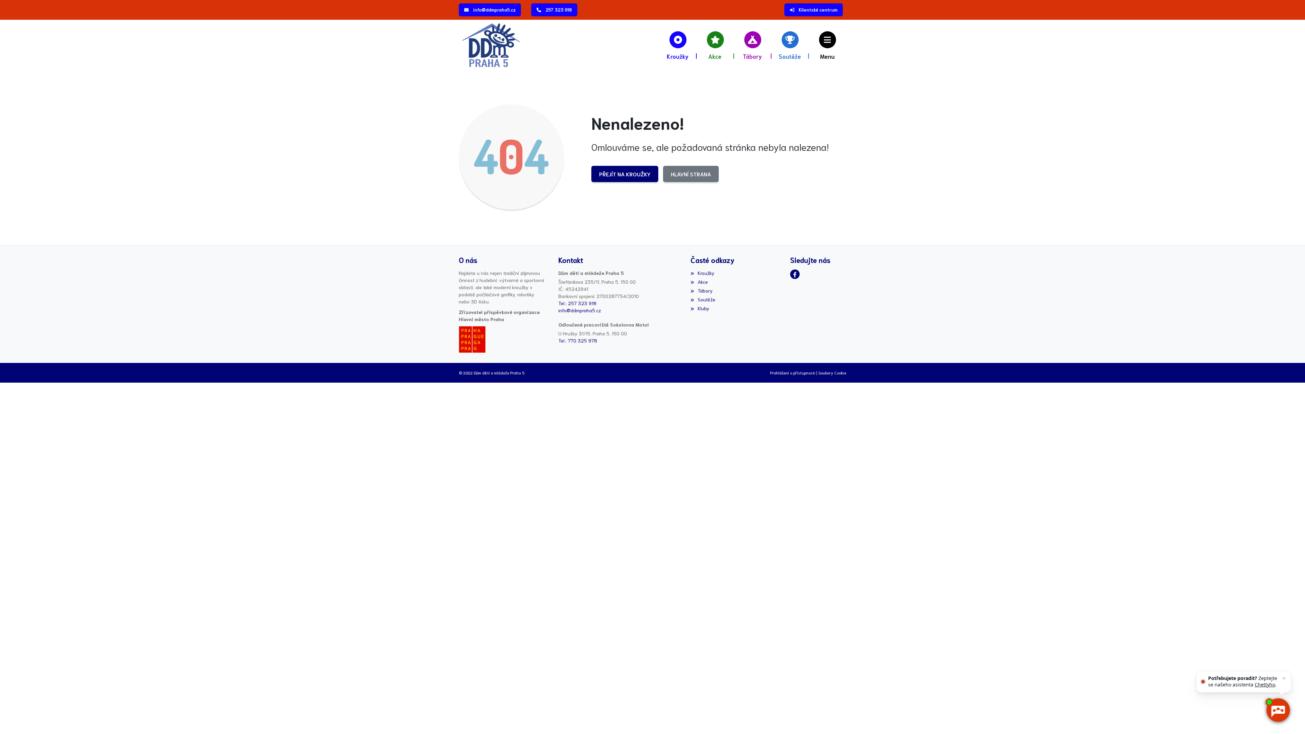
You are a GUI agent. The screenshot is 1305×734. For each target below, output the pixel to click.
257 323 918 (558, 10)
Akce (703, 282)
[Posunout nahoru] (15, 718)
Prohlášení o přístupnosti (792, 372)
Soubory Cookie (832, 372)
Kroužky (706, 273)
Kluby (703, 308)
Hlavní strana (691, 173)
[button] (827, 45)
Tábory (705, 290)
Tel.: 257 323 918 (577, 303)
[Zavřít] (1284, 678)
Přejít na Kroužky (624, 173)
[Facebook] (795, 274)
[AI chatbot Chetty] (1278, 710)
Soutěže (706, 299)
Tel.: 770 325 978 (577, 340)
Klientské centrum (818, 10)
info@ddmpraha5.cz (494, 10)
